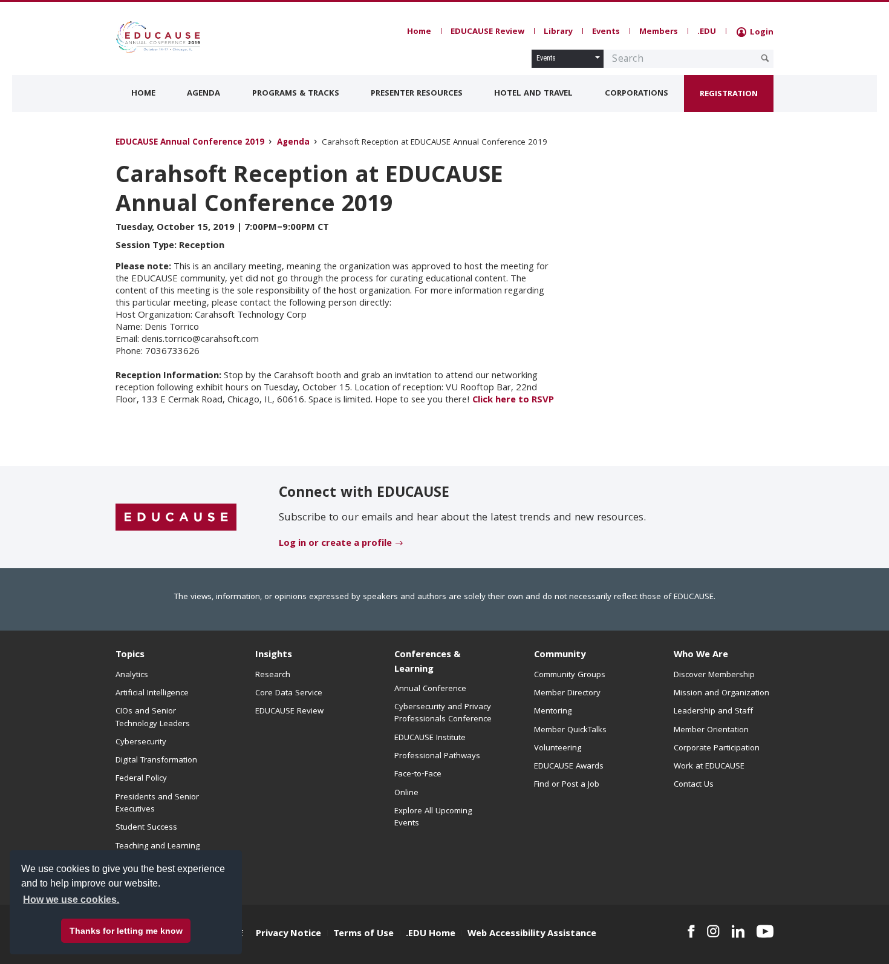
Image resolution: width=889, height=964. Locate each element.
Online (406, 793)
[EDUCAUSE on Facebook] (691, 931)
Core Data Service (288, 693)
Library (558, 32)
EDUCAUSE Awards (569, 766)
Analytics (132, 675)
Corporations (636, 93)
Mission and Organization (721, 693)
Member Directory (567, 693)
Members (658, 32)
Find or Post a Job (566, 785)
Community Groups (569, 675)
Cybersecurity (141, 742)
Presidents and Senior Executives (157, 803)
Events (606, 32)
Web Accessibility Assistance (531, 934)
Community (559, 655)
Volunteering (557, 748)
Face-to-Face (417, 774)
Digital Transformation (156, 760)
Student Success (146, 827)
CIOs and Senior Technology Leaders (153, 717)
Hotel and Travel (533, 93)
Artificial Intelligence (152, 693)
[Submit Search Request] (765, 58)
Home (419, 32)
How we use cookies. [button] (71, 899)
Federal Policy (141, 778)
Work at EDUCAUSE (709, 766)
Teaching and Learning (158, 846)
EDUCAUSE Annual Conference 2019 (190, 143)
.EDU (706, 32)
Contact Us (694, 785)
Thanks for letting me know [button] (126, 931)
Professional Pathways (437, 756)
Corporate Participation (717, 748)
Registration (729, 94)
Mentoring (553, 711)
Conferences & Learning (427, 662)
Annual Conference (430, 689)
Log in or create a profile (335, 544)
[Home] (169, 37)
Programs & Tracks (295, 93)
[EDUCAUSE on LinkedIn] (738, 931)
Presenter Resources (417, 93)
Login (760, 32)
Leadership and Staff (713, 711)
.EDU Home (430, 934)
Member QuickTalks (570, 730)
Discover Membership (714, 675)
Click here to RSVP (513, 400)
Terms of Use (363, 934)
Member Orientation (711, 730)
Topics (130, 655)
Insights (273, 655)
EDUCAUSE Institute (430, 738)
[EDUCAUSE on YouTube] (765, 931)
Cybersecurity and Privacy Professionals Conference (443, 713)
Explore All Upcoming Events (433, 817)
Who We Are (701, 655)
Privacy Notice (288, 934)
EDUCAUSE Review (487, 32)
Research (272, 675)
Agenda (203, 93)
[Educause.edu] (176, 517)
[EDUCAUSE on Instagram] (713, 931)
